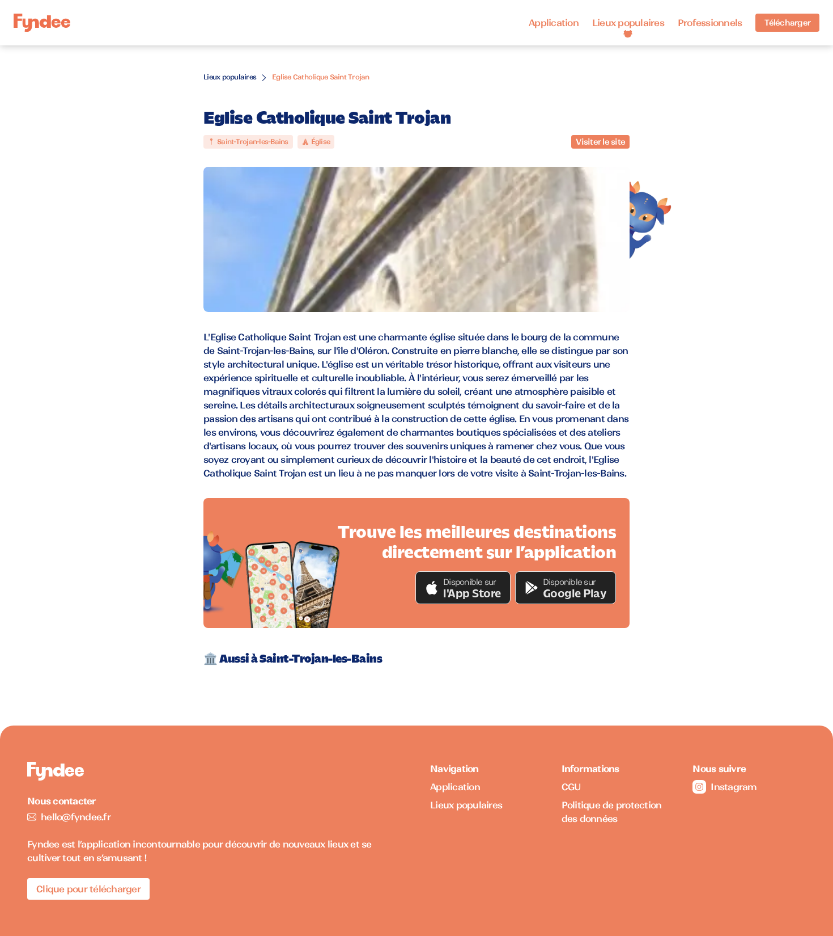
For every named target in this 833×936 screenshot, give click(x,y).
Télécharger (787, 23)
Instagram (733, 786)
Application (554, 22)
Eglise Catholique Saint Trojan (320, 77)
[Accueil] (42, 23)
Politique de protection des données (612, 811)
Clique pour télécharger (88, 889)
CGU (571, 786)
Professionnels (710, 22)
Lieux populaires (628, 22)
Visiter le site (600, 142)
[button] (463, 587)
